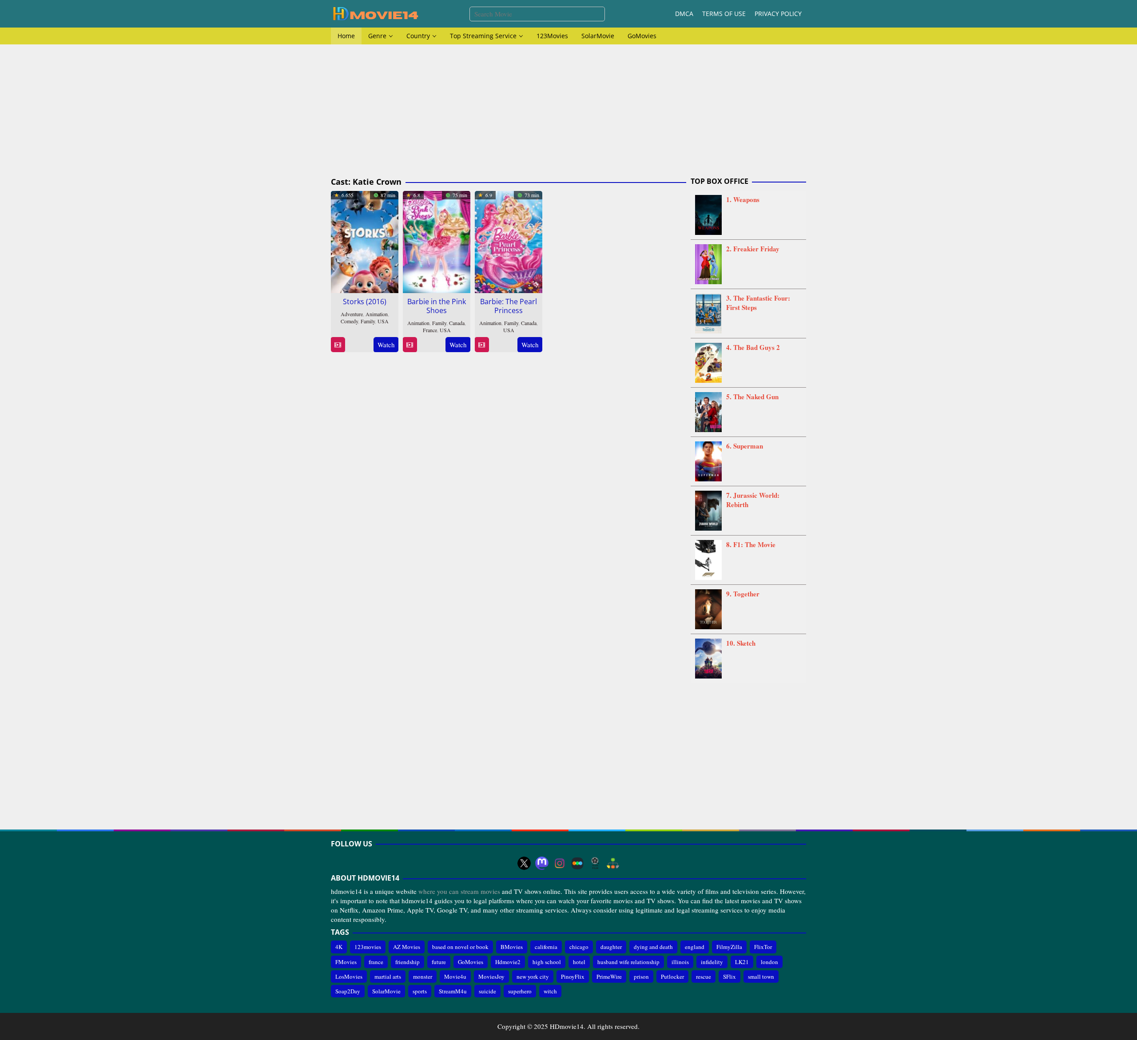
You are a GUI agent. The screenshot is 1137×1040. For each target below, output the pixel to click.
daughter (611, 947)
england (694, 947)
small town (761, 976)
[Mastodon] (542, 863)
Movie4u (455, 976)
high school (547, 962)
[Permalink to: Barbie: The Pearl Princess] (508, 240)
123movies (367, 947)
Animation (377, 314)
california (546, 947)
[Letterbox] (577, 863)
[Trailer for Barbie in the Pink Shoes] (409, 345)
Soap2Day (347, 991)
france (376, 962)
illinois (680, 962)
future (439, 962)
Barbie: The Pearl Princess (508, 306)
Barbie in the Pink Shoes (436, 306)
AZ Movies (406, 947)
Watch (386, 344)
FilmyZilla (729, 947)
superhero (520, 991)
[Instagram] (559, 863)
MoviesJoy (491, 976)
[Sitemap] (613, 863)
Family (368, 321)
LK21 (742, 962)
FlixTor (763, 947)
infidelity (712, 962)
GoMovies (470, 962)
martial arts (387, 976)
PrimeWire (609, 976)
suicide (487, 991)
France (430, 329)
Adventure (352, 314)
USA (383, 321)
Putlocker (672, 976)
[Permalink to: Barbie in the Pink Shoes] (436, 240)
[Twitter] (524, 863)
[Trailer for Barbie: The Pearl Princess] (481, 345)
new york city (533, 976)
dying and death (653, 947)
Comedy (349, 321)
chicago (578, 947)
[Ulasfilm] (595, 863)
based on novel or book (460, 947)
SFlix (729, 976)
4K (338, 947)
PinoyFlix (572, 976)
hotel (579, 962)
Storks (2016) (364, 301)
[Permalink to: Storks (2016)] (364, 240)
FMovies (346, 962)
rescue (703, 976)
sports (420, 991)
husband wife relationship (628, 962)
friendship (407, 962)
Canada (457, 322)
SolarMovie (386, 991)
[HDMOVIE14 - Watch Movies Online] (375, 12)
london (769, 962)
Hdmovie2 (508, 962)
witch (550, 991)
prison (641, 976)
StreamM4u (453, 991)
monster (422, 976)
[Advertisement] (568, 111)
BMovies (512, 947)
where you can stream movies (459, 891)
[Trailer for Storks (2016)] (337, 345)
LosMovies (348, 976)
